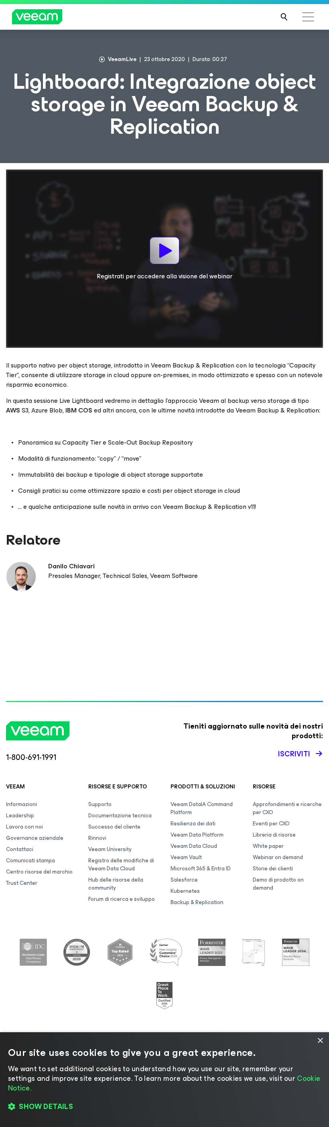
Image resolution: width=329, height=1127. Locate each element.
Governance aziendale (34, 838)
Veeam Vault (186, 857)
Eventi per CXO (271, 823)
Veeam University (110, 849)
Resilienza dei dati (193, 823)
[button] (164, 1107)
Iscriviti (294, 754)
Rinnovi (97, 838)
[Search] (284, 17)
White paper (268, 846)
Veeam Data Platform (197, 834)
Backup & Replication (197, 902)
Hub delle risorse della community (115, 883)
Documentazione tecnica (120, 815)
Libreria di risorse (274, 834)
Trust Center (21, 883)
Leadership (20, 815)
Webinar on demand (278, 857)
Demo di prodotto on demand (278, 883)
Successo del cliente (114, 826)
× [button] (320, 1041)
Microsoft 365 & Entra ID (201, 868)
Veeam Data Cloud (194, 846)
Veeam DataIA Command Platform (202, 808)
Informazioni (21, 804)
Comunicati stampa (30, 860)
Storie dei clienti (273, 868)
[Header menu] (308, 17)
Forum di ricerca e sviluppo (121, 899)
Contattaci (19, 849)
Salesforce (184, 879)
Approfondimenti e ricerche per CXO (287, 808)
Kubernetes (185, 891)
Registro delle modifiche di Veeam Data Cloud (121, 864)
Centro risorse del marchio (39, 871)
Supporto (100, 804)
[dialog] (164, 1079)
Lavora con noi (24, 826)
